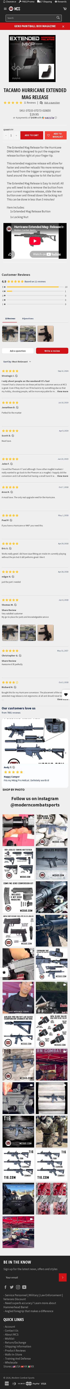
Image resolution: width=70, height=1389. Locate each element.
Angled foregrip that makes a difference (29, 1311)
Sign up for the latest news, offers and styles (30, 1269)
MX (32, 1366)
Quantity (8, 129)
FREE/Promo (28, 1)
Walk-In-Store (13, 1354)
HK (25, 1366)
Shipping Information (18, 1346)
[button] (35, 117)
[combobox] (34, 18)
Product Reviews (15, 1350)
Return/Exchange (15, 1342)
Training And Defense (18, 1358)
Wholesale (11, 1362)
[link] (18, 830)
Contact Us (11, 1330)
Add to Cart (32, 135)
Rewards (62, 1)
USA (17, 1366)
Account (10, 1327)
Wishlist (9, 1338)
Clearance (11, 1)
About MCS (12, 1334)
